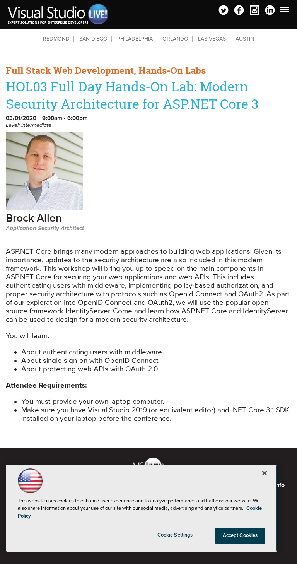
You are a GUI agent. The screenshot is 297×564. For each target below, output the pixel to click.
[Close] (264, 473)
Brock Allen (34, 219)
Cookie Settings (175, 535)
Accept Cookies (240, 535)
